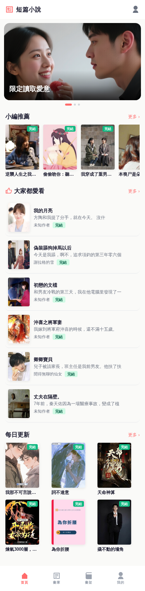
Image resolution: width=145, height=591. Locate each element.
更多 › (134, 116)
